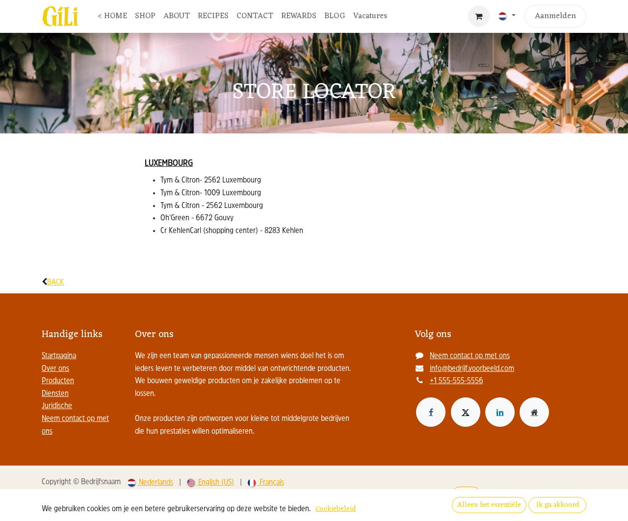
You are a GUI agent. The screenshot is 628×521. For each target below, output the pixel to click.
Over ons (55, 369)
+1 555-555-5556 (456, 381)
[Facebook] (430, 412)
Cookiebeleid (335, 509)
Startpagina (59, 356)
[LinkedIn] (500, 412)
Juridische (57, 406)
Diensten (55, 394)
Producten (58, 381)
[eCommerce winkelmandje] (479, 16)
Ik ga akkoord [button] (557, 505)
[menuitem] (112, 16)
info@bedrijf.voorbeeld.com (472, 369)
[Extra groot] (534, 412)
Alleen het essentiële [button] (489, 505)
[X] (465, 412)
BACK (55, 283)
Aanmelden (555, 16)
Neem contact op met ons (470, 356)
